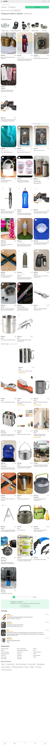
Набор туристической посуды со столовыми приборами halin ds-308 (41, 465)
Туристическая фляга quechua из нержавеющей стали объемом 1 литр (24, 278)
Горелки (26, 667)
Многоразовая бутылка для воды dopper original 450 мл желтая (24, 245)
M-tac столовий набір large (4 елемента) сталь (40, 309)
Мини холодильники (21, 648)
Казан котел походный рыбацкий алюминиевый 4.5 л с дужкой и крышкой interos (24, 467)
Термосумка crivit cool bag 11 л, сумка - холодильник (40, 531)
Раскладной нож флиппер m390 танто (15, 625)
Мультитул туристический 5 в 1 (24, 152)
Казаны (2, 650)
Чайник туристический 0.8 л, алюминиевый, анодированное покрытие (7, 563)
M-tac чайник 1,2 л (21, 530)
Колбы (34, 653)
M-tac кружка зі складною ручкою (8, 340)
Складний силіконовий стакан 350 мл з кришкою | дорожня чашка (24, 560)
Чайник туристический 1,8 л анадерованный (40, 499)
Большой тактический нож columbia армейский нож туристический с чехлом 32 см (25, 632)
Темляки (19, 653)
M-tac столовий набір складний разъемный (24, 403)
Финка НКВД (4, 658)
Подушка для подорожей (22, 650)
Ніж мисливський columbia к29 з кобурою (8, 499)
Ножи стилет (4, 657)
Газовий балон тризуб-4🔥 (6, 593)
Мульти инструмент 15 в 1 (39, 150)
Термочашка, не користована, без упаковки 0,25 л (41, 276)
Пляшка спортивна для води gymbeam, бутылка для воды (7, 91)
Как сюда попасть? (45, 123)
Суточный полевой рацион (7, 152)
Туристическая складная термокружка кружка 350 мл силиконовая (23, 181)
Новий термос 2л (37, 183)
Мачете (35, 648)
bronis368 (9, 622)
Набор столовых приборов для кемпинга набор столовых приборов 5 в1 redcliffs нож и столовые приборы (7, 212)
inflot (8, 630)
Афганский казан (4, 648)
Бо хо (34, 650)
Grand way (3, 655)
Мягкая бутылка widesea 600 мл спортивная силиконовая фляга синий (24, 214)
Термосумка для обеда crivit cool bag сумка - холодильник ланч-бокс (8, 435)
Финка (34, 657)
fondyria (8, 614)
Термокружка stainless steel (23, 499)
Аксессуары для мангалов (17, 667)
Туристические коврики (21, 664)
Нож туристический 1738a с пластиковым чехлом (7, 276)
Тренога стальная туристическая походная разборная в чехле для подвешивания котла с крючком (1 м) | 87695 (8, 531)
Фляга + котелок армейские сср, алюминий (8, 58)
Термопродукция (40, 664)
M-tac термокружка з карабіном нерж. (41, 403)
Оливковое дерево (5, 653)
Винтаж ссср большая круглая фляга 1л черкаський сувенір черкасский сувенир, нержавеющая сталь (7, 309)
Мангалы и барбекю (6, 667)
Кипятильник (20, 652)
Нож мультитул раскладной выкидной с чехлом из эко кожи (20, 617)
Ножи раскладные (5, 652)
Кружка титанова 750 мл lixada (13, 640)
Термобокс (19, 655)
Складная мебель (10, 664)
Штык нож (19, 657)
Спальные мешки (31, 664)
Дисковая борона (37, 652)
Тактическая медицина (7, 669)
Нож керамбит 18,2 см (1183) (40, 559)
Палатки (3, 664)
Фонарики (32, 667)
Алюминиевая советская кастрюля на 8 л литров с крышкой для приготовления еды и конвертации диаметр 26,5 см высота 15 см (41, 243)
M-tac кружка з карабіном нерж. (25, 371)
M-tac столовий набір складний (8, 402)
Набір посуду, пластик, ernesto (24, 434)
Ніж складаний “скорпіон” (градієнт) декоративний (22, 309)
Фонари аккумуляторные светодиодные (6, 181)
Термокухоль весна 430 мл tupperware (7, 245)
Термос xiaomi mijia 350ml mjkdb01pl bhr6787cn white (39, 435)
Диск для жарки (36, 655)
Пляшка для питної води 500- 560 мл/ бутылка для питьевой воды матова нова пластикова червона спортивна (24, 60)
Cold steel (19, 658)
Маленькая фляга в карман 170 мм (41, 58)
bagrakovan (9, 638)
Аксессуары (38, 667)
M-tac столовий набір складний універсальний (24, 340)
